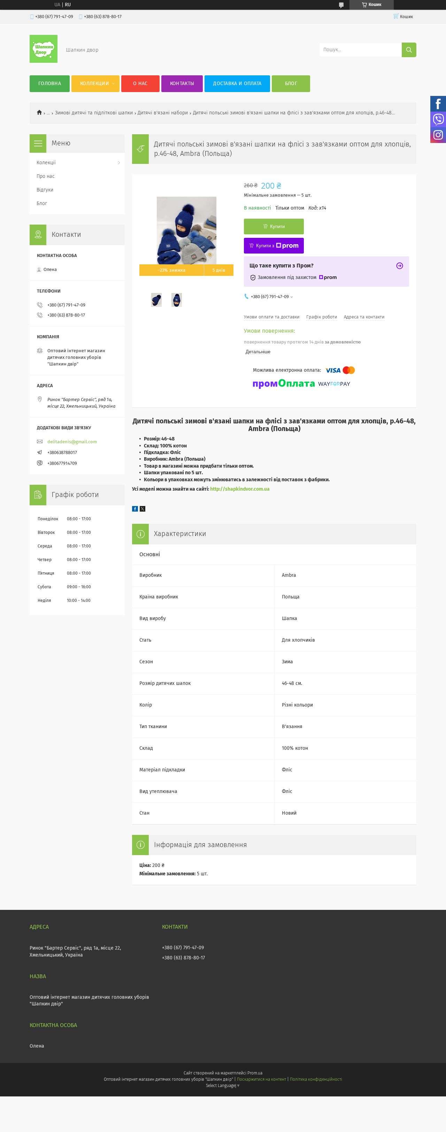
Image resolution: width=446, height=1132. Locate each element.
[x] (142, 510)
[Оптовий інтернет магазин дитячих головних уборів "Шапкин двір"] (43, 61)
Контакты (182, 83)
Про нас (46, 176)
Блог (291, 83)
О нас (140, 83)
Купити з (265, 245)
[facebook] (135, 510)
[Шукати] (409, 50)
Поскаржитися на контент (261, 1080)
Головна (49, 83)
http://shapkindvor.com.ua (240, 489)
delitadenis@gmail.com (72, 442)
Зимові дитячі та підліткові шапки (94, 113)
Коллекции (94, 83)
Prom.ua (254, 1073)
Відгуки (45, 190)
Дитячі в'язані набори (163, 113)
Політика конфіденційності (316, 1080)
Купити (277, 226)
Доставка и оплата (237, 83)
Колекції (46, 162)
